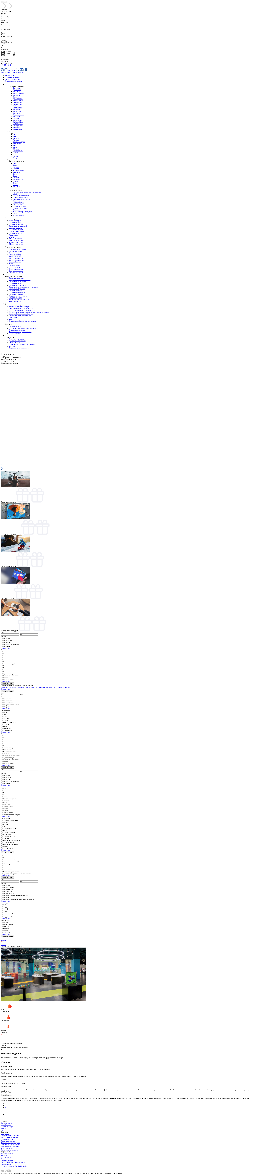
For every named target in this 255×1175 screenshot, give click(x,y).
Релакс (11, 264)
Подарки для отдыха (16, 224)
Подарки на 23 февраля (17, 289)
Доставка (16, 72)
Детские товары (18, 215)
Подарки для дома (15, 222)
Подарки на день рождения (10, 1135)
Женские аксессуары (16, 242)
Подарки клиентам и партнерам (19, 280)
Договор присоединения (17, 341)
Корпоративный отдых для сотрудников (22, 321)
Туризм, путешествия (20, 208)
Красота (15, 136)
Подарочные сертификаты (18, 296)
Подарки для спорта (15, 228)
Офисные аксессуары (16, 244)
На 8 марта (16, 106)
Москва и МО (5, 10)
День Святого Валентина (9, 1137)
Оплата (21, 72)
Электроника (13, 235)
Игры (15, 154)
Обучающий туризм (16, 251)
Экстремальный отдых (16, 260)
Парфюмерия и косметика (21, 199)
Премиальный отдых (16, 272)
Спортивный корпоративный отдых (21, 308)
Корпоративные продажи (17, 330)
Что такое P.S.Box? (7, 1153)
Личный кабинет (6, 72)
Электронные (17, 108)
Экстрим (16, 140)
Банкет (11, 319)
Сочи (2, 45)
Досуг (15, 145)
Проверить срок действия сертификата (22, 344)
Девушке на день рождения (10, 1146)
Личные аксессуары (15, 238)
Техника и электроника (21, 195)
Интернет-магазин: (14, 1166)
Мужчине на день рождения (10, 1144)
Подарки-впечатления (12, 77)
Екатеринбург (5, 17)
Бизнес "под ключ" (15, 333)
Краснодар (4, 22)
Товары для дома (18, 203)
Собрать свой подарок (12, 79)
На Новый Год (18, 100)
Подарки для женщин (8, 1141)
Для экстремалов (18, 93)
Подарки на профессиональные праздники (23, 287)
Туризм (15, 152)
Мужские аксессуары (16, 240)
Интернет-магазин (15, 326)
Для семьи (16, 95)
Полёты (15, 156)
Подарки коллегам (15, 283)
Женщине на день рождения (10, 1143)
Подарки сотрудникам (16, 278)
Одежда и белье (18, 204)
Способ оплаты (6, 1125)
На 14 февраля (18, 102)
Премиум (16, 97)
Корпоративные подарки (13, 81)
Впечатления (9, 75)
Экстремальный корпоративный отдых (22, 310)
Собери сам (5, 1134)
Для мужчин (17, 90)
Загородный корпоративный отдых (21, 314)
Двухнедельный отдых (16, 258)
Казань (3, 13)
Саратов (3, 44)
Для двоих (16, 91)
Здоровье (16, 138)
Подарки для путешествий (18, 226)
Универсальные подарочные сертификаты (27, 192)
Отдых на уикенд (15, 255)
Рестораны (16, 210)
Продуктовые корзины (16, 231)
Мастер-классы (18, 151)
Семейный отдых (15, 265)
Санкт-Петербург (7, 11)
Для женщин (17, 88)
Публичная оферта (7, 1126)
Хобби (15, 147)
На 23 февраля (18, 104)
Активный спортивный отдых (19, 307)
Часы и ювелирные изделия (22, 212)
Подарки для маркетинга (17, 281)
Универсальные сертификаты (19, 299)
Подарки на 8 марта (15, 290)
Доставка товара (6, 1123)
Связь (15, 213)
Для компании (18, 99)
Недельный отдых (15, 256)
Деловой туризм (14, 253)
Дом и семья (17, 143)
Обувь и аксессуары (19, 206)
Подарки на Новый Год (17, 292)
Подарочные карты (15, 298)
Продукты (16, 201)
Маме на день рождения (9, 1148)
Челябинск (4, 49)
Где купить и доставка (16, 339)
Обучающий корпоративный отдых (21, 316)
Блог (2, 1159)
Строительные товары (20, 197)
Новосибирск (5, 29)
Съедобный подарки (16, 229)
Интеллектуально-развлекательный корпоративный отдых (29, 312)
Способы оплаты (14, 342)
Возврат (3, 1128)
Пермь (3, 33)
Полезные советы (7, 1161)
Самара (3, 40)
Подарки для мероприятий (18, 285)
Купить (3, 1049)
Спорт (15, 134)
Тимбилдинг (13, 317)
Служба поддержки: (13, 1162)
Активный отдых (19, 142)
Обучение (16, 149)
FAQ (2, 1130)
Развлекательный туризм (17, 249)
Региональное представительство (20, 332)
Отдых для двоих (15, 267)
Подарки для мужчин (8, 1139)
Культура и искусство (16, 271)
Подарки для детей (15, 233)
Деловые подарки (15, 220)
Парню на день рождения (9, 1150)
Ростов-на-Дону (6, 36)
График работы (6, 1164)
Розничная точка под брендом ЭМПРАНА (23, 328)
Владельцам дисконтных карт (19, 348)
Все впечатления (6, 1157)
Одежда (11, 237)
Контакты (12, 346)
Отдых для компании (16, 269)
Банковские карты (15, 301)
